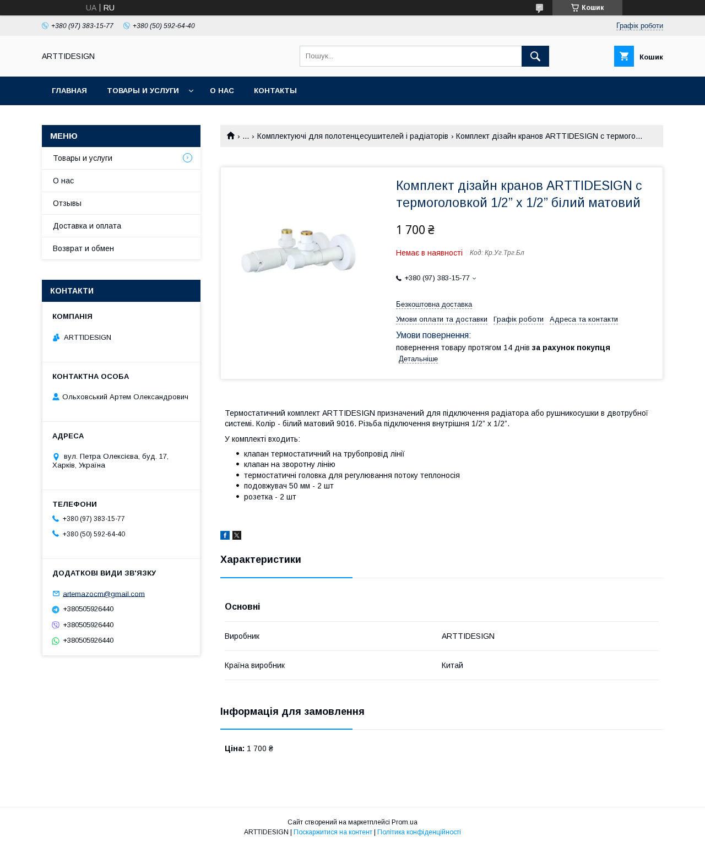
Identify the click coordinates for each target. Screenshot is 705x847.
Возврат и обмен (83, 248)
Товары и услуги (143, 90)
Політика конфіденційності (419, 832)
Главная (69, 90)
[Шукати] (535, 56)
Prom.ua (404, 822)
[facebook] (225, 537)
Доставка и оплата (87, 225)
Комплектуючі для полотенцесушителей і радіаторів (352, 136)
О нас (222, 90)
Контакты (275, 90)
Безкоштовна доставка (434, 304)
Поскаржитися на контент (333, 832)
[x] (236, 537)
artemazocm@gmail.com (104, 593)
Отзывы (67, 203)
